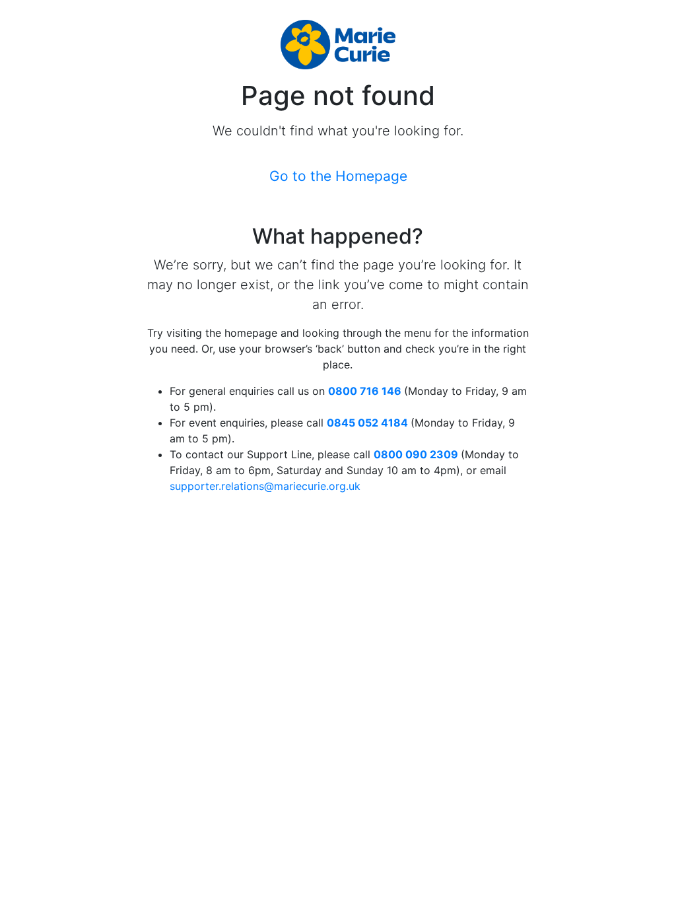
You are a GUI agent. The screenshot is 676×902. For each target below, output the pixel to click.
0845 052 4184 (367, 422)
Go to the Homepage (338, 176)
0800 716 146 (364, 391)
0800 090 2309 (416, 454)
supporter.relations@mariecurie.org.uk (265, 486)
